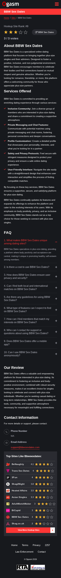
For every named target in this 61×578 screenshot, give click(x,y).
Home (14, 545)
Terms (25, 545)
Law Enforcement (24, 551)
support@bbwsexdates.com (25, 447)
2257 (47, 545)
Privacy (37, 545)
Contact (42, 551)
